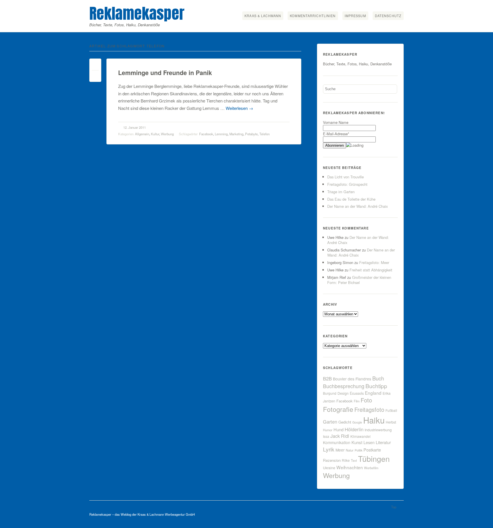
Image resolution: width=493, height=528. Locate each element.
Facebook (206, 134)
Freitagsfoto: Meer (374, 262)
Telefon (264, 134)
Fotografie (338, 409)
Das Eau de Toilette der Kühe (351, 199)
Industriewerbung (378, 429)
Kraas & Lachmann (263, 15)
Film (356, 401)
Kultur (155, 134)
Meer (340, 450)
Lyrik (328, 449)
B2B (327, 378)
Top (393, 507)
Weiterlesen (239, 108)
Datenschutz (388, 15)
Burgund (329, 393)
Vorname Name (335, 122)
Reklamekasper (137, 13)
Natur (349, 450)
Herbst (391, 422)
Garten (330, 421)
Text (354, 460)
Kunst (356, 442)
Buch (378, 378)
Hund (339, 429)
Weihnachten (349, 467)
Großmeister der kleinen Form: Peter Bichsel (359, 280)
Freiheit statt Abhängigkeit (370, 270)
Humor (327, 430)
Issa (326, 436)
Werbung (167, 134)
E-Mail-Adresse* (336, 133)
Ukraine (329, 467)
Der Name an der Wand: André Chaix (357, 206)
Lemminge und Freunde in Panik (165, 72)
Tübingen (374, 458)
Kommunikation (336, 442)
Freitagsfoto (369, 409)
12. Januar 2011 (134, 127)
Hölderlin (354, 429)
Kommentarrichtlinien (313, 15)
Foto (366, 400)
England (373, 393)
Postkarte (372, 450)
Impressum (355, 15)
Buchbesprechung (343, 386)
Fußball (391, 410)
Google (357, 422)
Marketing (236, 134)
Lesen (369, 442)
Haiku (374, 420)
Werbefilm (371, 467)
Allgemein (142, 134)
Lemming (221, 134)
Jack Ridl (339, 436)
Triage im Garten (341, 191)
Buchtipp (376, 386)
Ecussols (357, 393)
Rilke (346, 460)
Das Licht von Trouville (345, 177)
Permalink (95, 65)
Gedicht (344, 422)
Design (343, 393)
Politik (358, 450)
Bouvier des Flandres (352, 379)
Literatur (383, 442)
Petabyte (251, 134)
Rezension (332, 460)
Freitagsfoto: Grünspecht (347, 184)
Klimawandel (360, 436)
